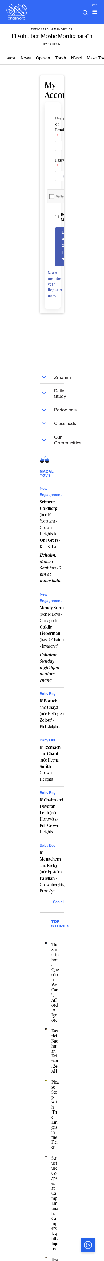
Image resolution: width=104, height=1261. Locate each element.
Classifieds (59, 424)
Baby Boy (47, 694)
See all (58, 902)
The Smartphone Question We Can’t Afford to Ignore (55, 982)
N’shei (76, 58)
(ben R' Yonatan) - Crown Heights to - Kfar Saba (50, 524)
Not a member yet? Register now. (55, 284)
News (26, 58)
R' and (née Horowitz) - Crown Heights (51, 816)
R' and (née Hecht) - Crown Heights (50, 763)
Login (63, 246)
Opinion (43, 58)
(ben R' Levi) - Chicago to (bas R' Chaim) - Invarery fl (52, 627)
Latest (9, 58)
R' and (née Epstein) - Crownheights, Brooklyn (52, 872)
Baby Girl (47, 741)
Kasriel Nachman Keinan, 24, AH (54, 1051)
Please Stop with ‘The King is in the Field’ (55, 1114)
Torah (60, 58)
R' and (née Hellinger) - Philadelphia (52, 713)
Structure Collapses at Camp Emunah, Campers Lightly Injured (55, 1203)
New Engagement (51, 492)
